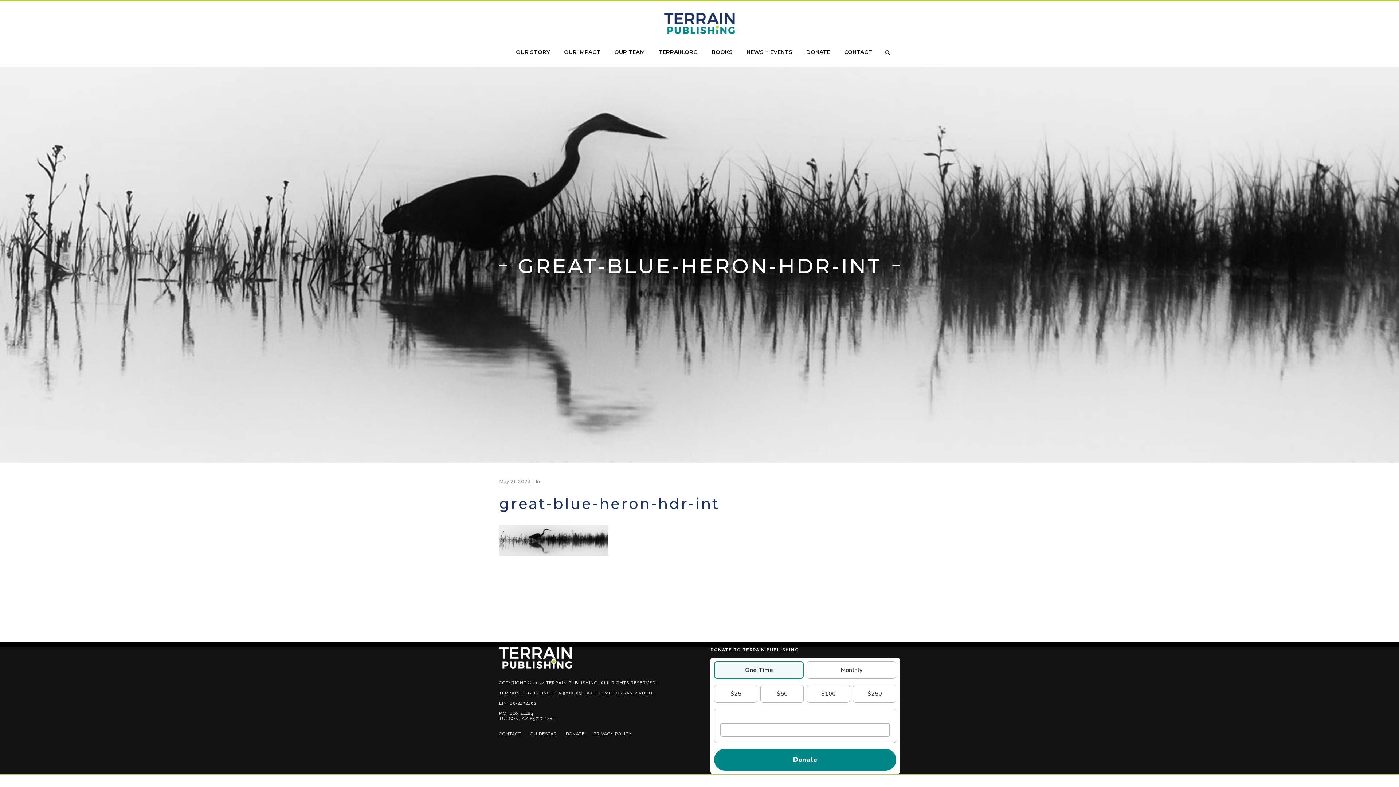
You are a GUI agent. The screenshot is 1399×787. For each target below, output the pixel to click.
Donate (575, 733)
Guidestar (543, 733)
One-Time (759, 670)
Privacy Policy (612, 733)
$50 (782, 694)
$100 (828, 694)
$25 (735, 694)
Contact (510, 733)
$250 (874, 694)
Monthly (851, 670)
